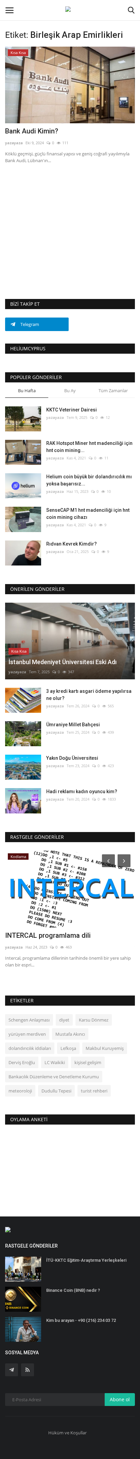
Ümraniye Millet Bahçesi (73, 724)
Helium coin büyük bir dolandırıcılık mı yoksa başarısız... (89, 480)
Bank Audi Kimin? (31, 131)
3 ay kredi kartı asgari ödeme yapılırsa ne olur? (89, 694)
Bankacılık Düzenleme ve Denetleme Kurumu (53, 1077)
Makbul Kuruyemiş (105, 1048)
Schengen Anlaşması (29, 1020)
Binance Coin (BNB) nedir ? (73, 1290)
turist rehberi (94, 1091)
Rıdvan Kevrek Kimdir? (71, 544)
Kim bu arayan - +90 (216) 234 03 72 (81, 1320)
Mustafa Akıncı (70, 1034)
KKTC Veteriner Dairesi (71, 409)
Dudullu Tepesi (56, 1091)
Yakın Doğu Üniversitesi (72, 758)
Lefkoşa (68, 1048)
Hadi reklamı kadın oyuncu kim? (81, 791)
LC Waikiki (55, 1062)
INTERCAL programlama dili (48, 935)
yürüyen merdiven (27, 1034)
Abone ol (120, 1399)
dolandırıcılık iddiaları (29, 1048)
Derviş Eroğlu (21, 1062)
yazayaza (14, 142)
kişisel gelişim (87, 1062)
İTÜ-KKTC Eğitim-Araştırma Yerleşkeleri (86, 1260)
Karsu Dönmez (93, 1020)
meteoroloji (20, 1091)
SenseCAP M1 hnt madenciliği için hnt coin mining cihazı (87, 513)
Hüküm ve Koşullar (67, 1433)
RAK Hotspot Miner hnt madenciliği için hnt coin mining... (89, 447)
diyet (64, 1020)
